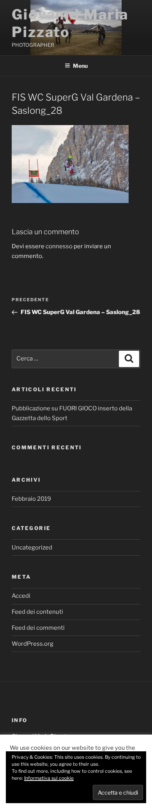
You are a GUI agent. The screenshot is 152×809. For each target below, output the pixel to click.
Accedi (21, 595)
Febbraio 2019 (31, 498)
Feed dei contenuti (37, 611)
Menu (80, 65)
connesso (59, 246)
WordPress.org (32, 643)
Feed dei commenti (38, 627)
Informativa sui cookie (49, 778)
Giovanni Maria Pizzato (70, 23)
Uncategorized (32, 547)
